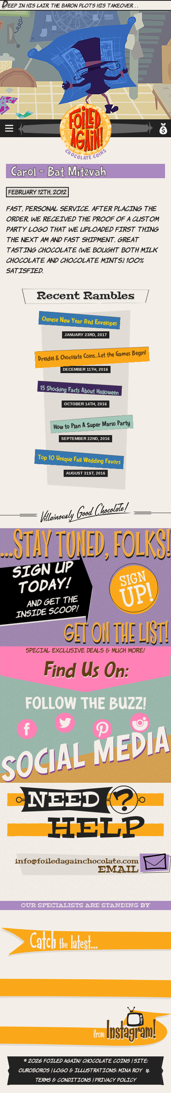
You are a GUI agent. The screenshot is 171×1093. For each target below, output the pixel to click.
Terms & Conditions (63, 1080)
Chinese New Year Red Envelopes (79, 321)
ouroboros (33, 1070)
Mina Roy (130, 1070)
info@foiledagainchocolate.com (76, 861)
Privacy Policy (115, 1080)
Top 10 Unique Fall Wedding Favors (79, 460)
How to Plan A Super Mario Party (92, 425)
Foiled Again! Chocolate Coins (85, 132)
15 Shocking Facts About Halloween (79, 391)
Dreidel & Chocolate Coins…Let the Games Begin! (92, 356)
